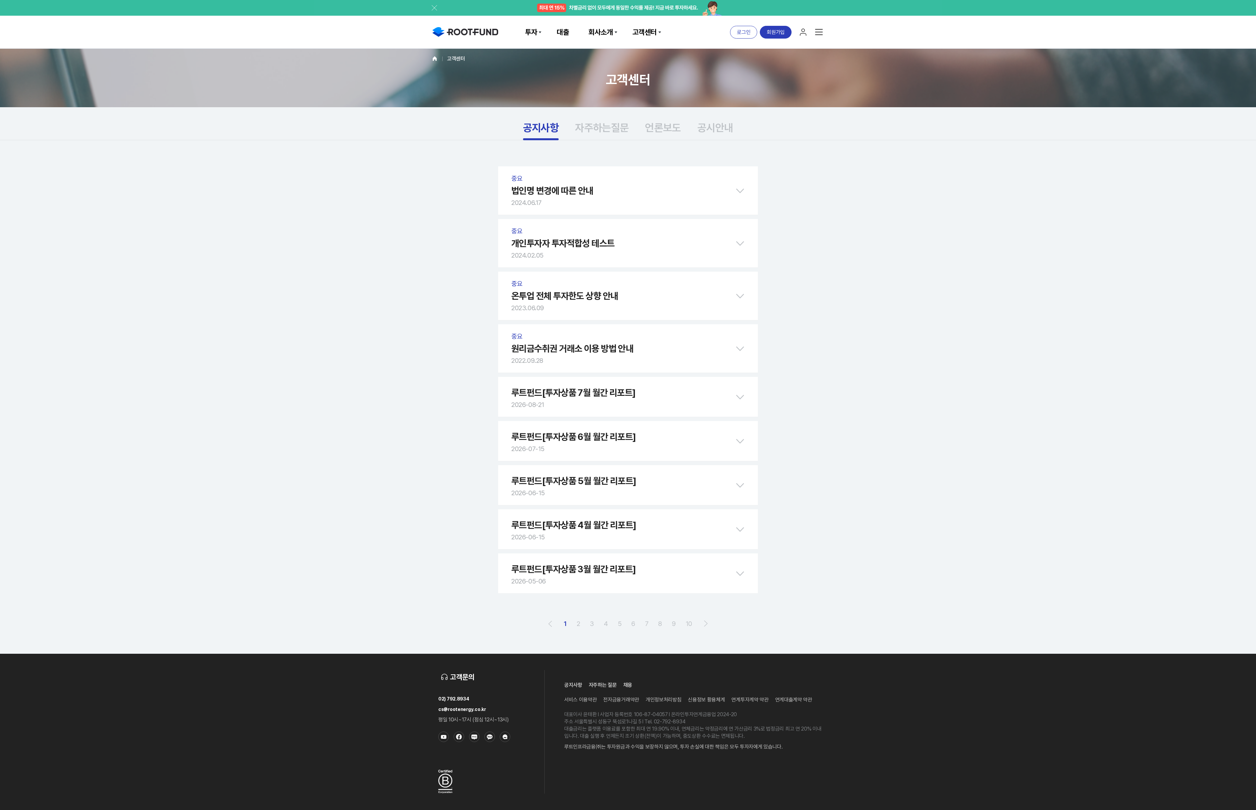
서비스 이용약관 (580, 700)
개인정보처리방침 (663, 700)
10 (689, 624)
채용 (627, 685)
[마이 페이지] (803, 32)
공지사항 (541, 128)
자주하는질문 (602, 128)
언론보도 (663, 128)
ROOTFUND (465, 32)
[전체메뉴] (819, 32)
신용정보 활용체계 (706, 700)
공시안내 (715, 128)
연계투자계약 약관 (749, 700)
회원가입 (776, 32)
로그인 (743, 32)
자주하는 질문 (603, 685)
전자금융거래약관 (621, 700)
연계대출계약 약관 (793, 700)
